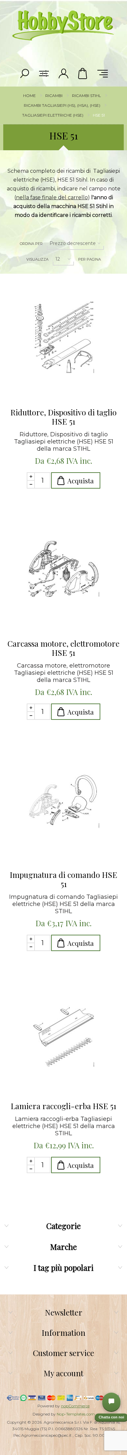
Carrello (83, 73)
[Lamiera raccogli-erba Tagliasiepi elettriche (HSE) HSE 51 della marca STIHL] (63, 1031)
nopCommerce (75, 1405)
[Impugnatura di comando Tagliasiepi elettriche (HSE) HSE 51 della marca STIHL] (63, 800)
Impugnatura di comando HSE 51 (63, 879)
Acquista (80, 480)
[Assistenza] (111, 1402)
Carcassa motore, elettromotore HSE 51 (63, 648)
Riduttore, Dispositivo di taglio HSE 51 (63, 417)
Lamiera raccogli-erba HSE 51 (63, 1105)
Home (29, 95)
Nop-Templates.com (76, 1414)
